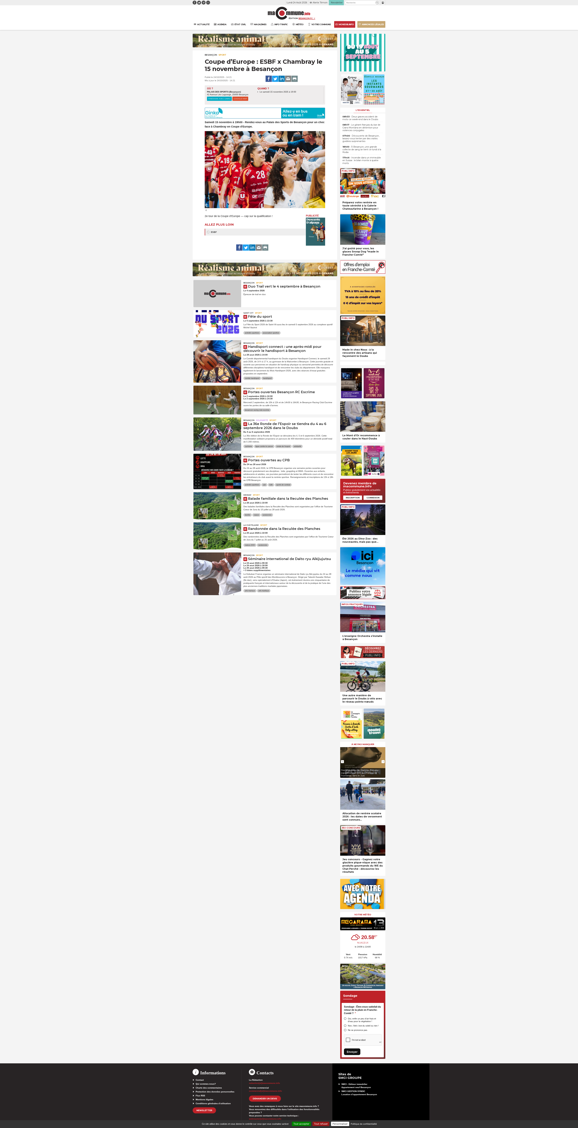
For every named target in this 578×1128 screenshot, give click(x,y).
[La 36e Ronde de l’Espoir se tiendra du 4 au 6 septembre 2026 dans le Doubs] (217, 431)
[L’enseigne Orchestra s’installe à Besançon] (362, 617)
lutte (271, 485)
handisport (267, 378)
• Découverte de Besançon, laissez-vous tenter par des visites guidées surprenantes (360, 138)
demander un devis (265, 1098)
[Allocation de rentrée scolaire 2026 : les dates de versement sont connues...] (362, 794)
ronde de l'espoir (283, 446)
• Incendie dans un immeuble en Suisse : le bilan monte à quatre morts (361, 160)
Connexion (373, 497)
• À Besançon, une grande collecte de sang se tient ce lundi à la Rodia (361, 149)
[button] (377, 2)
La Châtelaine (251, 525)
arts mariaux (250, 591)
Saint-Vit (248, 313)
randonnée (267, 515)
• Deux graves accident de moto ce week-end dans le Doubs (360, 118)
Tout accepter (301, 1123)
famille (247, 515)
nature (256, 515)
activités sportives (252, 333)
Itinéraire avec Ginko (219, 99)
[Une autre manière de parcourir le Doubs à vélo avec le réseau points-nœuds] (362, 676)
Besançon (211, 54)
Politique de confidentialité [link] (364, 1124)
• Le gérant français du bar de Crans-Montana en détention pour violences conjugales (361, 127)
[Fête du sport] (217, 323)
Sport (222, 54)
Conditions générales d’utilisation (213, 1103)
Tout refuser (321, 1123)
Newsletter (204, 1110)
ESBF (213, 232)
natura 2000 (250, 545)
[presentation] (342, 761)
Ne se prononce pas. (358, 1030)
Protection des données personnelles (215, 1091)
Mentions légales (204, 1099)
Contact (200, 1080)
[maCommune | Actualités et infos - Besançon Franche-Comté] (289, 13)
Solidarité (262, 420)
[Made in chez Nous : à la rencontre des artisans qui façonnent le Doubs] (362, 331)
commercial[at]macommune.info (265, 1091)
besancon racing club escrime (257, 410)
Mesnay (247, 495)
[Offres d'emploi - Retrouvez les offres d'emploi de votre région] (362, 273)
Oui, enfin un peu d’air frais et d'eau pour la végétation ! (362, 1020)
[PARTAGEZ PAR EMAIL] (288, 79)
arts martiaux (263, 591)
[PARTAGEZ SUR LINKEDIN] (282, 79)
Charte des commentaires (209, 1088)
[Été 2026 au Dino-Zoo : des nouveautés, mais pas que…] (362, 519)
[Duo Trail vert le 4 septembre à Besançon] (217, 293)
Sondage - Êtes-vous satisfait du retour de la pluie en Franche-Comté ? (362, 1010)
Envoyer (352, 1051)
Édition (293, 18)
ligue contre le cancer (264, 446)
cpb (264, 485)
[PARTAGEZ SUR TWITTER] (275, 79)
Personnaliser (340, 1123)
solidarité (297, 446)
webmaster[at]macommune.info (265, 1119)
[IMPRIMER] (295, 79)
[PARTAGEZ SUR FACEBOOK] (269, 79)
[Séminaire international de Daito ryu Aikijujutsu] (217, 566)
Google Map (240, 99)
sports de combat (283, 485)
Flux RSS (200, 1095)
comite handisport (252, 378)
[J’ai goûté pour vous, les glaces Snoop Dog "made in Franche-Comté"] (362, 229)
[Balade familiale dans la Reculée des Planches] (217, 505)
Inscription (353, 497)
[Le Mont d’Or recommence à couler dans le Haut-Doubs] (362, 416)
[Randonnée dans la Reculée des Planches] (217, 535)
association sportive (271, 333)
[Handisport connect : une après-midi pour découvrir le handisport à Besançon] (217, 353)
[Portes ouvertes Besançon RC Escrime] (217, 399)
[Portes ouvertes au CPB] (217, 467)
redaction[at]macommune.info (264, 1083)
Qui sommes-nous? (206, 1084)
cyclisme (248, 446)
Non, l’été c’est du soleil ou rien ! (363, 1025)
